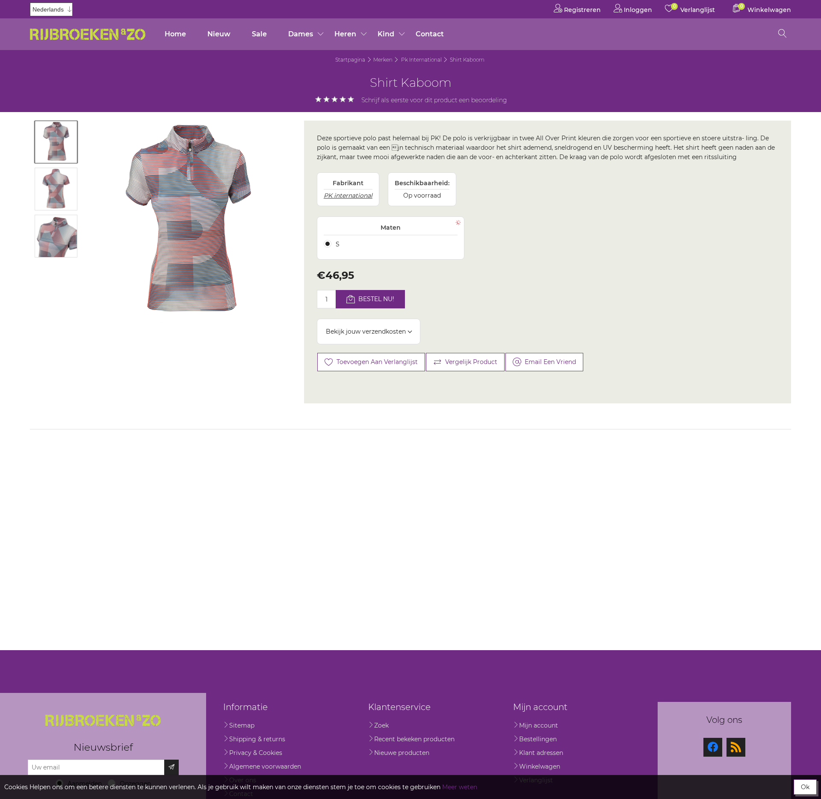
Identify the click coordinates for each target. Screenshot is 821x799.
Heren (345, 34)
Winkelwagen (539, 766)
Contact (430, 34)
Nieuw (218, 34)
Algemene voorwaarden (265, 766)
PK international (348, 195)
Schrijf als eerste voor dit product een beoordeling (434, 100)
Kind (386, 34)
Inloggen (637, 10)
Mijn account (538, 725)
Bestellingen (538, 739)
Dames (300, 34)
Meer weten (459, 787)
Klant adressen (541, 753)
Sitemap (241, 725)
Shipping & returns (257, 739)
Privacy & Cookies (255, 753)
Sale (259, 34)
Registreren (581, 10)
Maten (391, 227)
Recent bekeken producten (414, 739)
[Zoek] (782, 34)
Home (175, 34)
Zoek (381, 725)
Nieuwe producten (401, 753)
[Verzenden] (171, 767)
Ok (805, 787)
